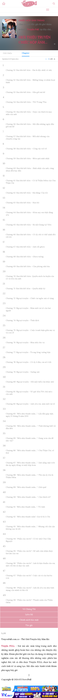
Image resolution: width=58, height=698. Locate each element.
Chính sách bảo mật (29, 620)
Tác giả (29, 625)
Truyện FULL (8, 646)
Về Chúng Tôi (29, 609)
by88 (3, 633)
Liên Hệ (29, 614)
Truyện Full (33, 29)
